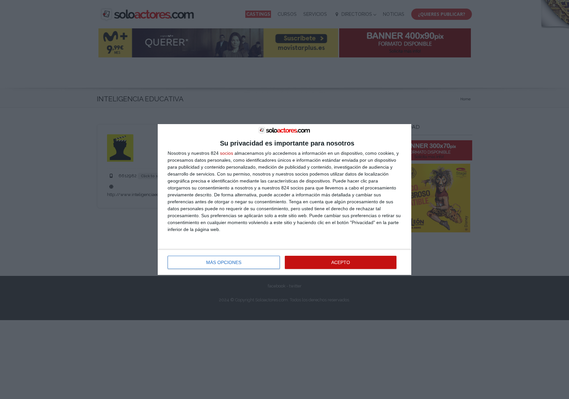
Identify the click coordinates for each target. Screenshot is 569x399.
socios (226, 153)
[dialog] (284, 199)
